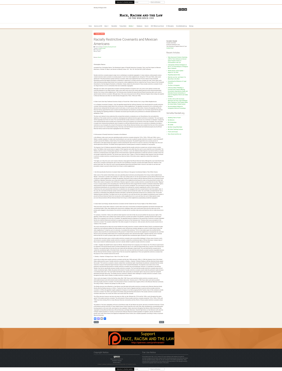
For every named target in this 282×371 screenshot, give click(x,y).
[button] (106, 26)
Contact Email (169, 48)
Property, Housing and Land (109, 46)
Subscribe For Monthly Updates (125, 2)
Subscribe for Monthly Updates (125, 369)
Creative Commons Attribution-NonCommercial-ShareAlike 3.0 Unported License (117, 364)
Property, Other (102, 48)
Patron (99, 57)
